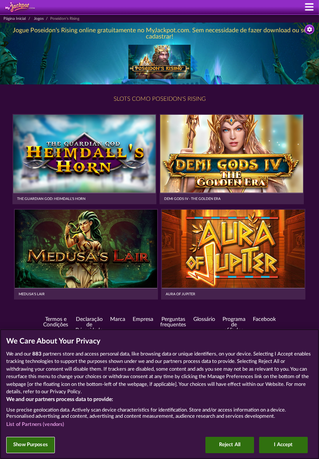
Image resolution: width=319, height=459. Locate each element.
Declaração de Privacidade (89, 325)
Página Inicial (15, 19)
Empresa (143, 319)
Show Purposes (30, 444)
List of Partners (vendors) (35, 424)
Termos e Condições (55, 322)
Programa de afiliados (234, 325)
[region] (159, 394)
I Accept (283, 444)
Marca (117, 319)
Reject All (229, 444)
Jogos (39, 19)
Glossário (204, 319)
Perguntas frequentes (173, 322)
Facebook (264, 319)
